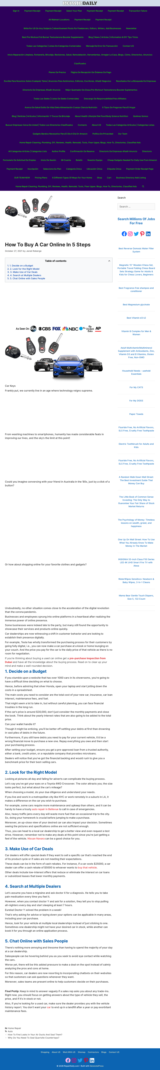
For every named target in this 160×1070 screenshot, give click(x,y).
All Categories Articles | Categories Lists (27, 151)
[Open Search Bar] (143, 186)
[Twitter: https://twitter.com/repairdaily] (136, 234)
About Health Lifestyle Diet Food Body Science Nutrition (101, 116)
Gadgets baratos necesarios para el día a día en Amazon (60, 133)
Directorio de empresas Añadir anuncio (41, 90)
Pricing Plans (41, 177)
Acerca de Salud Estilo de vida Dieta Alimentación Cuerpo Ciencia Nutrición (61, 107)
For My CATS (136, 387)
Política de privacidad (102, 133)
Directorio (147, 151)
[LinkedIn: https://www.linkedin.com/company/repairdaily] (148, 234)
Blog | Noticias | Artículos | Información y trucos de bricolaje (41, 116)
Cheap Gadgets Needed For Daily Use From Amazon (132, 160)
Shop (99, 177)
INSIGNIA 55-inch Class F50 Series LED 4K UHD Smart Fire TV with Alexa (136, 562)
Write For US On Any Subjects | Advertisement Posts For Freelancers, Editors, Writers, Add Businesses (72, 28)
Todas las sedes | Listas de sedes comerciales (56, 98)
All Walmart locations (59, 19)
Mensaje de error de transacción (102, 46)
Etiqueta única (114, 169)
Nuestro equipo (95, 160)
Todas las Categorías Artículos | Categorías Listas (130, 125)
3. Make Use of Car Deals (24, 272)
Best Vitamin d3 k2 (136, 318)
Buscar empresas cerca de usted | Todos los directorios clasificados (39, 125)
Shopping (45, 1052)
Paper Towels (136, 414)
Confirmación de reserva (82, 151)
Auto (10, 1031)
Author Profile (58, 151)
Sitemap (81, 1052)
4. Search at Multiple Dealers (25, 275)
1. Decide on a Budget (21, 265)
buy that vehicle (87, 867)
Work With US (69, 1052)
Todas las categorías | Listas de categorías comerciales (53, 46)
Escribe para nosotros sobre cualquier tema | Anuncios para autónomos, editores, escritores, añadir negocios (57, 81)
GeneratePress (97, 1066)
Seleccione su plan (52, 169)
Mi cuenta (66, 160)
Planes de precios (57, 72)
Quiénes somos (140, 116)
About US (96, 125)
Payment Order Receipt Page (139, 169)
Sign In (16, 11)
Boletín (79, 160)
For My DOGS (136, 400)
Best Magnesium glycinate (136, 304)
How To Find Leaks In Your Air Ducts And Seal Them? (35, 1034)
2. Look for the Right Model (24, 269)
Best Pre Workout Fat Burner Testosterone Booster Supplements (53, 37)
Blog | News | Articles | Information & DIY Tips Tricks (113, 37)
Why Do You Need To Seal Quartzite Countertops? (33, 1038)
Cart (109, 177)
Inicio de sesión (48, 160)
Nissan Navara (36, 838)
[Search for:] (136, 206)
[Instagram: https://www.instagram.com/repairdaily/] (130, 234)
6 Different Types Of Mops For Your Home (72, 177)
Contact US (128, 46)
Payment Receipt (32, 11)
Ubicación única (94, 169)
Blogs (103, 1052)
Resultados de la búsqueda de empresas (136, 81)
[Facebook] (124, 234)
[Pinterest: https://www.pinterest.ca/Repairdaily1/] (142, 234)
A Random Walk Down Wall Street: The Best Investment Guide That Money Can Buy (136, 480)
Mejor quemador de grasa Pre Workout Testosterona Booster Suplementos (101, 90)
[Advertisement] (58, 303)
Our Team (122, 133)
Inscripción (33, 169)
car (49, 1007)
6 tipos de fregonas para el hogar (118, 107)
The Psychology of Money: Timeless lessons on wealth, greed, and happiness (136, 523)
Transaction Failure (138, 11)
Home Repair (14, 1028)
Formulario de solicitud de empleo (19, 160)
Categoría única (74, 169)
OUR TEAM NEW (22, 177)
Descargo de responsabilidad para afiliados (105, 98)
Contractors (93, 1052)
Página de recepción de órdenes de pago (91, 72)
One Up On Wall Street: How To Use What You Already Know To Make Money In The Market (136, 542)
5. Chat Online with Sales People (27, 278)
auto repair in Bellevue (45, 809)
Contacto (82, 125)
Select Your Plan (74, 11)
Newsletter (131, 28)
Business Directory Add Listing (131, 177)
